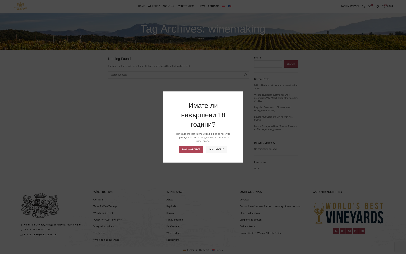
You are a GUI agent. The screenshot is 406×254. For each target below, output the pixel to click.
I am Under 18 (216, 150)
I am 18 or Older (191, 150)
